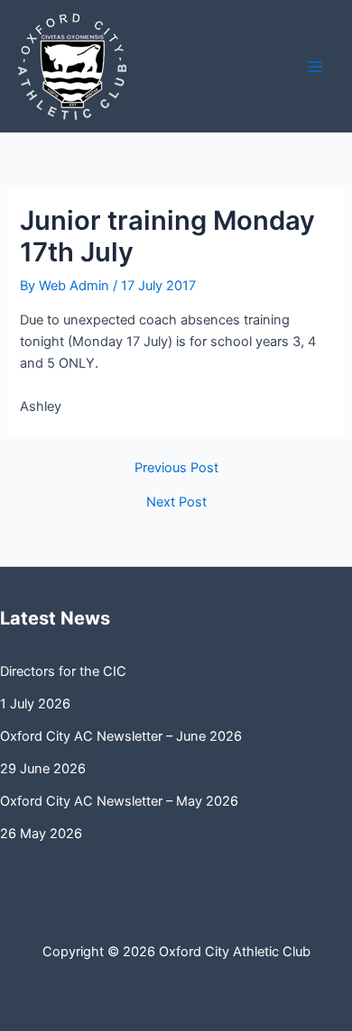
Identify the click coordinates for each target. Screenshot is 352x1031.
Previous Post (176, 468)
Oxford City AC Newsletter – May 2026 (119, 801)
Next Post (176, 502)
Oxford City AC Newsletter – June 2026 (121, 736)
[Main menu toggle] (315, 67)
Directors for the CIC (63, 671)
